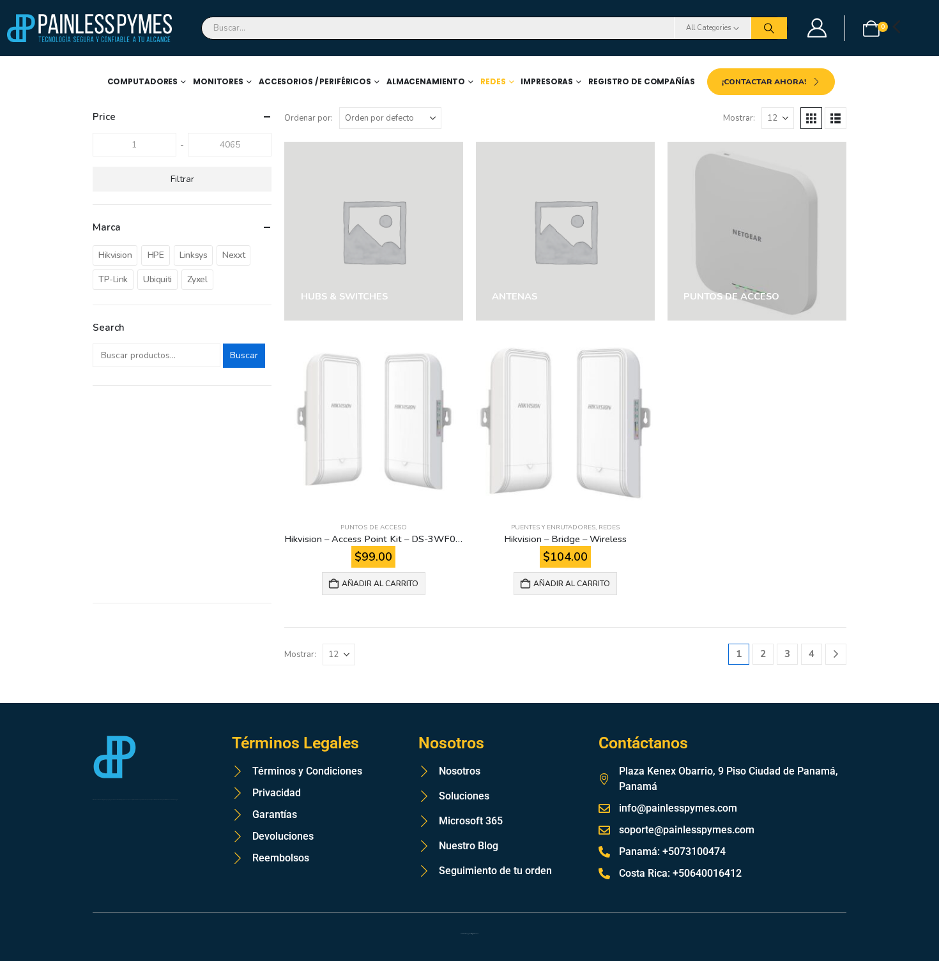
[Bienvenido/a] (817, 28)
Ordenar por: (308, 118)
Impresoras (547, 81)
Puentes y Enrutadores (553, 527)
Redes (492, 81)
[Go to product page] (373, 422)
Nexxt (233, 255)
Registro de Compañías (641, 81)
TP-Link (113, 279)
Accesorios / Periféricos (315, 81)
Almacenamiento (425, 81)
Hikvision (115, 255)
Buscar (244, 355)
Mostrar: (739, 118)
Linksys (193, 255)
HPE (156, 255)
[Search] (769, 28)
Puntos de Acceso (373, 527)
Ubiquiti (157, 279)
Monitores (218, 81)
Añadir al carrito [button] (380, 584)
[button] (811, 118)
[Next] (835, 654)
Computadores (142, 81)
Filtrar (182, 179)
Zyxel (197, 279)
